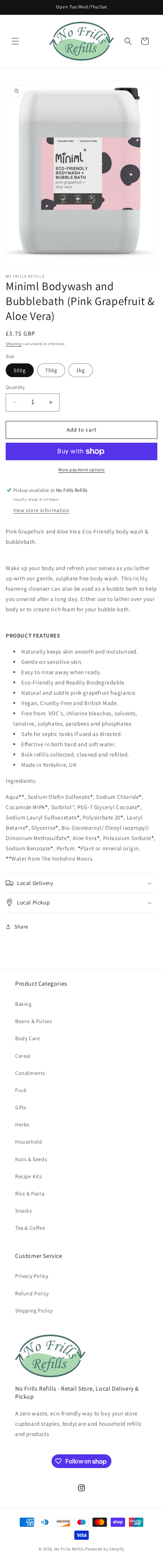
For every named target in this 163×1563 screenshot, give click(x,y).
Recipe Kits (28, 1176)
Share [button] (21, 926)
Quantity (15, 387)
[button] (15, 41)
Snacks (23, 1210)
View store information (41, 510)
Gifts (21, 1107)
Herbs (22, 1124)
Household (28, 1141)
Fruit (21, 1090)
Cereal (23, 1055)
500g (20, 370)
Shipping (14, 343)
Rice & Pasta (29, 1193)
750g (51, 370)
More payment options (81, 469)
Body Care (27, 1038)
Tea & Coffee (30, 1227)
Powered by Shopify (104, 1549)
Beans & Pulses (33, 1021)
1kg (80, 370)
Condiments (30, 1073)
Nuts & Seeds (31, 1159)
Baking (23, 1004)
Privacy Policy (31, 1275)
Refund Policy (32, 1293)
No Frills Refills (69, 1549)
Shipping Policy (34, 1310)
